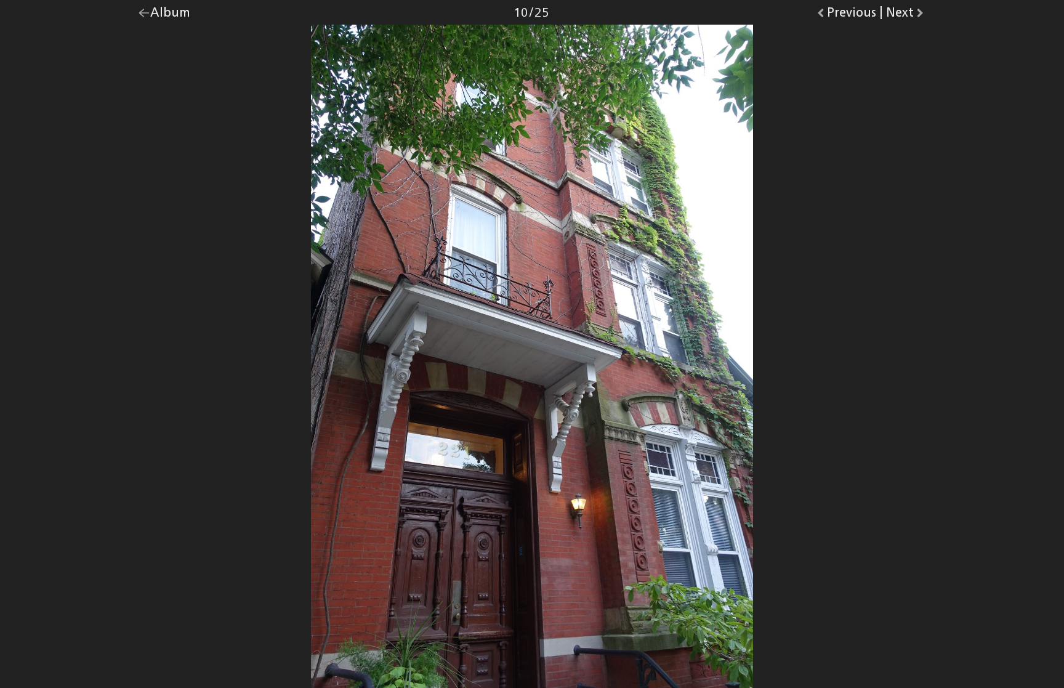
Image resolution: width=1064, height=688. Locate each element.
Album (170, 15)
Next (906, 15)
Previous (851, 15)
